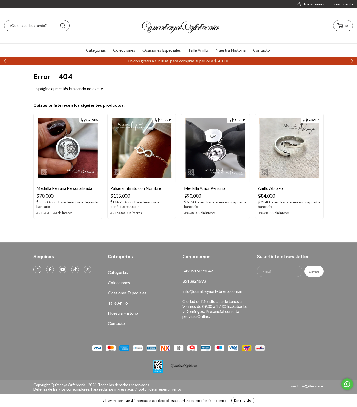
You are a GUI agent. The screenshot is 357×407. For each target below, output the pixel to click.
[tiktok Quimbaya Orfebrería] (75, 269)
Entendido (242, 400)
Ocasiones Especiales (161, 50)
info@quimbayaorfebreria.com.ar (212, 291)
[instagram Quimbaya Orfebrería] (37, 269)
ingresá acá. (124, 389)
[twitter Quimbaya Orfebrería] (87, 269)
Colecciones (124, 50)
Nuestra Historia (230, 50)
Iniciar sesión (314, 4)
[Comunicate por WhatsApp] (347, 384)
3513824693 (194, 280)
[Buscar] (62, 25)
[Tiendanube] (307, 387)
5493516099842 (197, 270)
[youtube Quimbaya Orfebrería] (62, 269)
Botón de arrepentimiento (160, 389)
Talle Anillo (198, 50)
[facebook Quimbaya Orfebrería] (50, 269)
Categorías (96, 50)
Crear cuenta (342, 4)
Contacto (261, 50)
